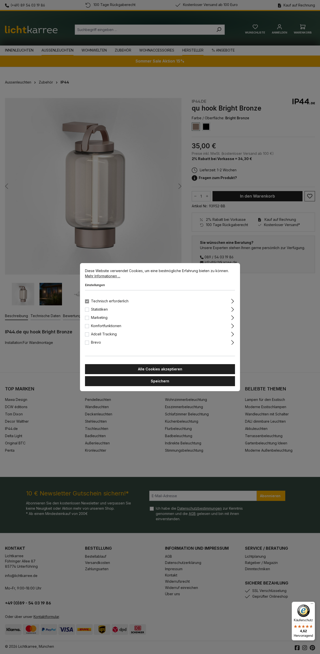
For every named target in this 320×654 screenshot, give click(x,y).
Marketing (99, 317)
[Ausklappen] (232, 300)
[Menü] (312, 605)
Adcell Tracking (104, 334)
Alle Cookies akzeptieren (160, 369)
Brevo (96, 342)
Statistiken (99, 309)
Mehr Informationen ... (102, 276)
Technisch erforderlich (109, 301)
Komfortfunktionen (106, 326)
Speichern (160, 381)
